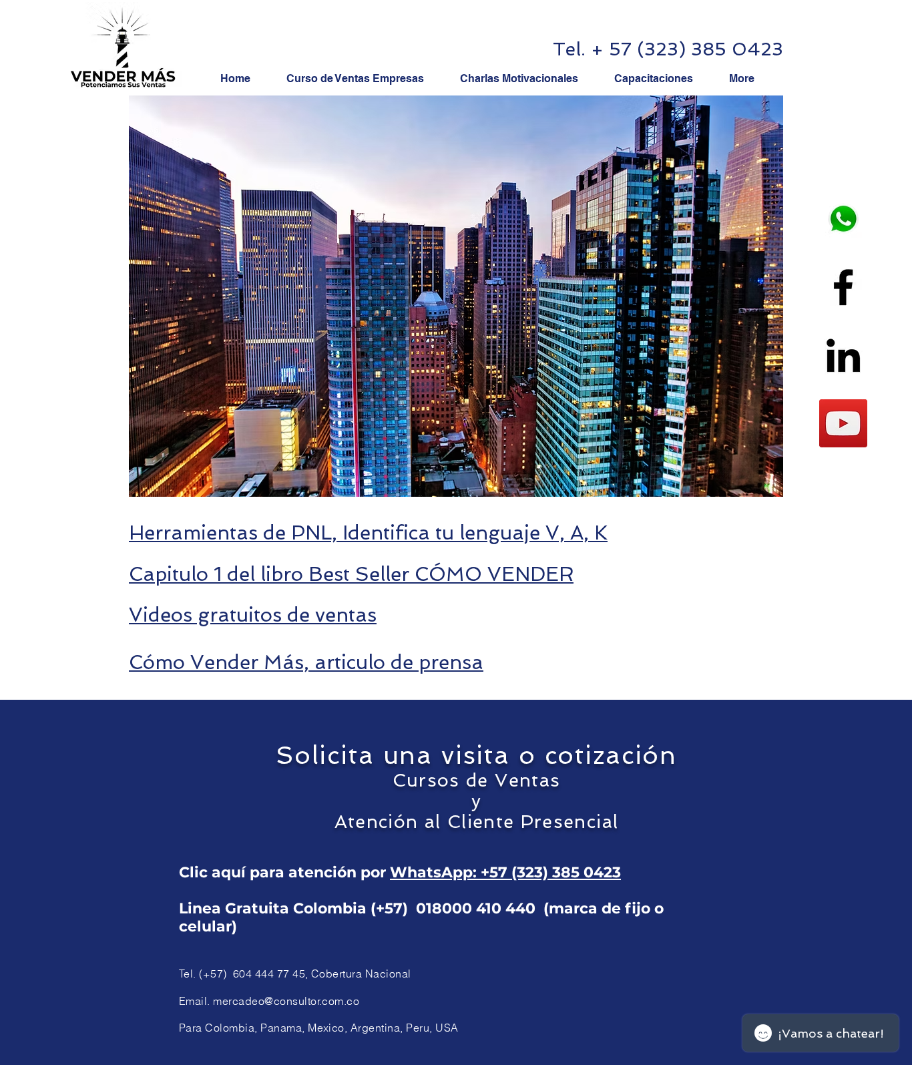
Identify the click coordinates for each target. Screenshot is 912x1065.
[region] (456, 296)
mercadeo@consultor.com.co (286, 1001)
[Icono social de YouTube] (843, 423)
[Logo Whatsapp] (843, 219)
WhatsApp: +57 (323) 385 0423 (505, 872)
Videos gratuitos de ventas (253, 615)
